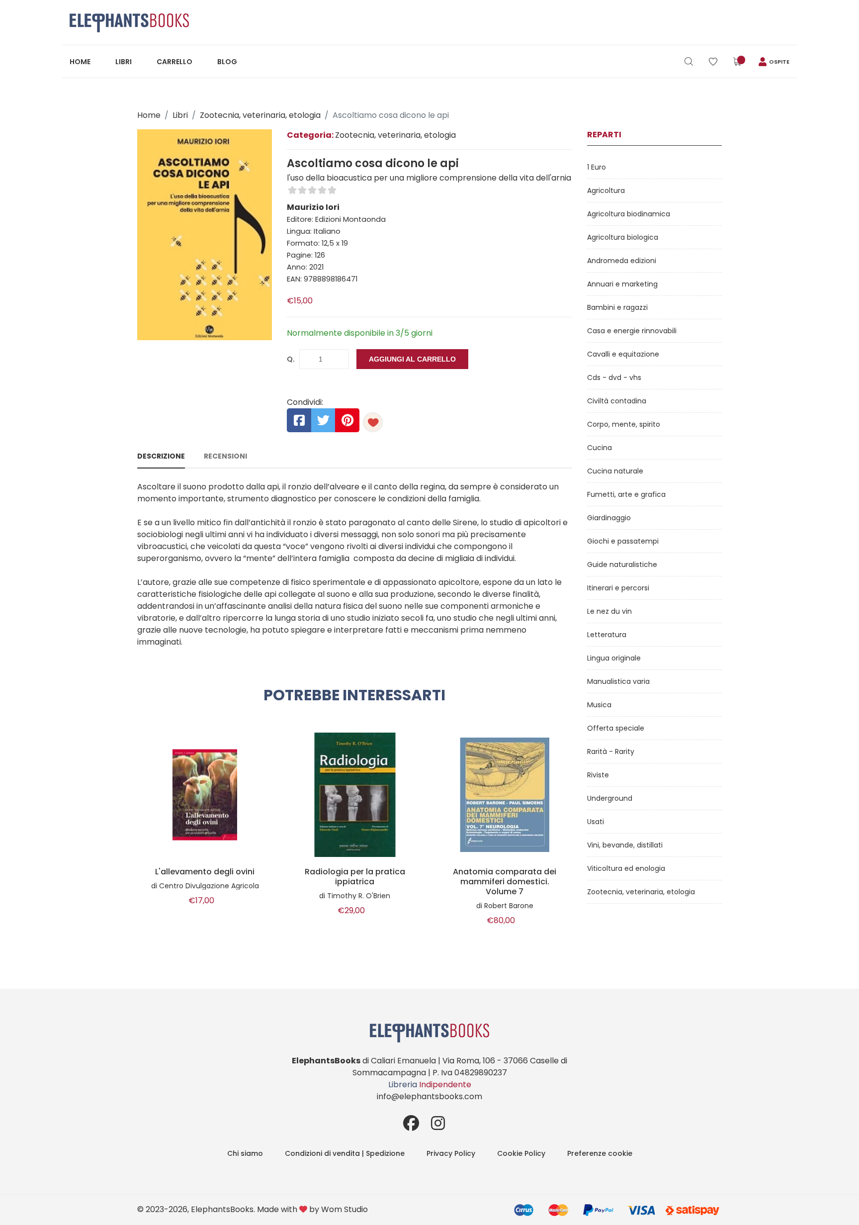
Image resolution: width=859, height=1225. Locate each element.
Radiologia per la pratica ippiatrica (355, 877)
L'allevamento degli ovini (205, 872)
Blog (227, 62)
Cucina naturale (615, 471)
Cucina (599, 448)
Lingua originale (614, 658)
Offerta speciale (615, 728)
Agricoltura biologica (622, 237)
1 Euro (596, 167)
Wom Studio (344, 1209)
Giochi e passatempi (623, 541)
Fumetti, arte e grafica (626, 494)
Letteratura (606, 635)
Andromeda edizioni (621, 261)
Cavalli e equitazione (623, 354)
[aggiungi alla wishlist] (373, 422)
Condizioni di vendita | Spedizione (345, 1153)
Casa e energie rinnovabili (632, 331)
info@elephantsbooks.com (429, 1096)
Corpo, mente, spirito (623, 424)
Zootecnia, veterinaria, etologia (260, 115)
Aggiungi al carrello (412, 359)
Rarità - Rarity (610, 751)
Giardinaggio (609, 518)
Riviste (598, 775)
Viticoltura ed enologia (626, 868)
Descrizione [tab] (161, 456)
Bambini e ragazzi (617, 307)
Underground (609, 798)
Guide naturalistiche (622, 564)
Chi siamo (245, 1153)
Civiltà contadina (616, 401)
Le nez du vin (609, 611)
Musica (599, 705)
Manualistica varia (618, 681)
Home (80, 62)
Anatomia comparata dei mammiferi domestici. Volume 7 (504, 882)
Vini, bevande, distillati (625, 845)
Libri (123, 62)
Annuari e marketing (622, 284)
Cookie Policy (521, 1153)
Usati (595, 822)
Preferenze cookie (599, 1153)
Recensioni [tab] (225, 456)
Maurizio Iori (313, 207)
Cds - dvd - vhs (614, 377)
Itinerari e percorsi (618, 588)
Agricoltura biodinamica (628, 214)
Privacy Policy (451, 1153)
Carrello (174, 62)
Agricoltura (606, 190)
